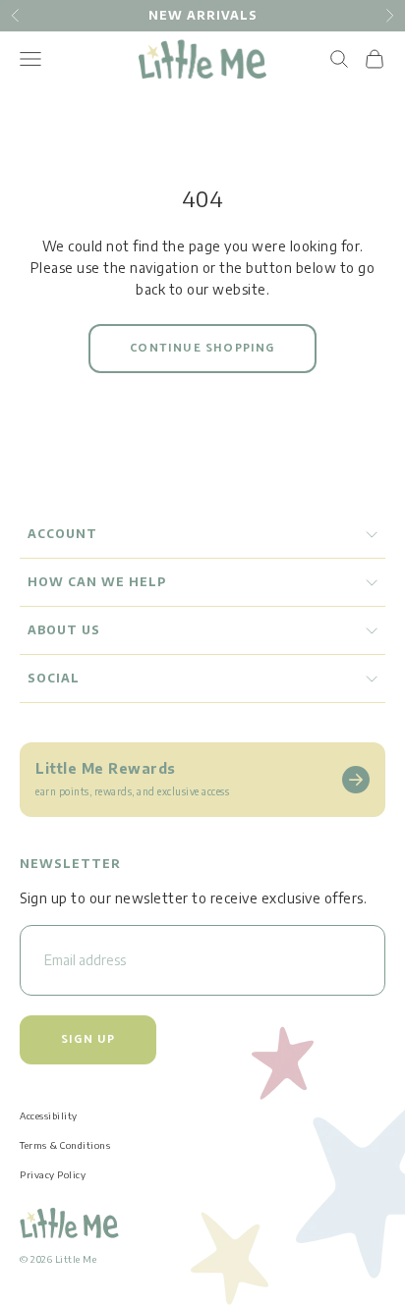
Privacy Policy (53, 1174)
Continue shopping (202, 348)
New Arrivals (203, 15)
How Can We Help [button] (97, 581)
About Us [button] (64, 630)
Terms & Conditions (65, 1145)
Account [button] (62, 533)
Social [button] (54, 678)
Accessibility (49, 1115)
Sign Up (88, 1039)
